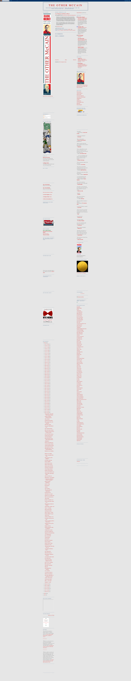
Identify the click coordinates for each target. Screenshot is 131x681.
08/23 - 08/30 (47, 371)
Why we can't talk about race (49, 496)
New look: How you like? (48, 463)
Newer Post (57, 59)
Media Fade (78, 431)
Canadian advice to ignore (48, 529)
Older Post (74, 59)
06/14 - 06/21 (47, 386)
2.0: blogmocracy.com (80, 346)
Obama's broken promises (48, 464)
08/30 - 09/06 (47, 369)
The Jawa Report (79, 391)
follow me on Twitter (51, 615)
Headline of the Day (48, 525)
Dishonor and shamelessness (49, 442)
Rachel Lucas (79, 417)
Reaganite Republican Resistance (81, 328)
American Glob (79, 368)
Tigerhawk (78, 364)
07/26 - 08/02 (47, 377)
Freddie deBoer (79, 235)
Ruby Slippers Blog (80, 332)
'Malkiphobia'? (47, 441)
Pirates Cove (78, 348)
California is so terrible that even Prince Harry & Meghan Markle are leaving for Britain (82, 19)
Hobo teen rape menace (48, 509)
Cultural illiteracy (47, 537)
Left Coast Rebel (80, 35)
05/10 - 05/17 (47, 394)
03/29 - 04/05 (47, 403)
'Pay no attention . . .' (48, 488)
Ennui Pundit (79, 405)
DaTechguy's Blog (80, 26)
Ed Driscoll (79, 136)
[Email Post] (71, 29)
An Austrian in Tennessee (48, 572)
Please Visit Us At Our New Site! (48, 96)
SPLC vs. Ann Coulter (48, 580)
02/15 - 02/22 (47, 412)
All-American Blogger (80, 329)
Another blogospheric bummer (49, 445)
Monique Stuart (79, 354)
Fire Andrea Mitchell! (81, 17)
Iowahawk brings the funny (49, 435)
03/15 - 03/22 (47, 406)
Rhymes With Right (80, 418)
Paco (78, 214)
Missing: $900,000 (47, 461)
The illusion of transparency (49, 467)
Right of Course (79, 375)
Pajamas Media (79, 94)
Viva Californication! (48, 534)
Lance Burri (79, 207)
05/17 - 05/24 (47, 392)
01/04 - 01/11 (47, 591)
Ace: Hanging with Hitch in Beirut (62, 13)
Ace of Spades (60, 30)
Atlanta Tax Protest (79, 412)
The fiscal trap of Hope (48, 579)
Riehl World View (83, 170)
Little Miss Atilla (80, 190)
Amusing (46, 486)
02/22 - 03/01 (47, 411)
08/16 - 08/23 (47, 373)
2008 (45, 593)
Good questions (47, 538)
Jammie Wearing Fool (80, 422)
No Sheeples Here (79, 337)
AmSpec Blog (79, 310)
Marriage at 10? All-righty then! (49, 495)
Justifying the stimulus (48, 510)
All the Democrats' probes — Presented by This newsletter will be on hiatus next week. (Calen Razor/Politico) (82, 65)
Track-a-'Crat (79, 367)
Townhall (78, 99)
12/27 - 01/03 (47, 344)
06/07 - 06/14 (47, 388)
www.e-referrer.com (82, 293)
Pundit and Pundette (80, 333)
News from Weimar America (49, 434)
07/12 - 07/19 (47, 380)
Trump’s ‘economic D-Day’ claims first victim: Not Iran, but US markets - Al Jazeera (82, 60)
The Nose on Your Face (80, 336)
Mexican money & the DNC (49, 466)
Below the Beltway (79, 381)
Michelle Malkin (79, 308)
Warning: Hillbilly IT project (49, 513)
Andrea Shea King (79, 403)
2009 (45, 342)
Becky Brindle (79, 342)
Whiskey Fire (79, 228)
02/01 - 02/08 (47, 585)
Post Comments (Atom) (62, 61)
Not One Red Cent (79, 314)
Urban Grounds (79, 389)
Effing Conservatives (80, 363)
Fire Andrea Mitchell (80, 319)
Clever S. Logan (79, 360)
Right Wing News (79, 313)
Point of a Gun (79, 341)
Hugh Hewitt (78, 440)
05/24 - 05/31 (47, 391)
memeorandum (80, 63)
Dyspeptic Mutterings (80, 160)
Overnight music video (48, 544)
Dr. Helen (78, 421)
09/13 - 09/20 (47, 366)
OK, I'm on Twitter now (48, 475)
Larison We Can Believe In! (49, 531)
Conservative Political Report (81, 97)
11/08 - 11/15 (47, 354)
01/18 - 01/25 (47, 588)
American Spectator (79, 93)
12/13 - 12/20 (47, 347)
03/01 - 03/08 (47, 409)
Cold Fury (78, 335)
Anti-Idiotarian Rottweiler (80, 432)
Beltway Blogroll (79, 104)
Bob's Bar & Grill (79, 429)
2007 (45, 594)
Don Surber (78, 416)
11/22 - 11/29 (47, 351)
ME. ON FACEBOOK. (46, 187)
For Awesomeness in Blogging (81, 272)
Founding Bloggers (79, 413)
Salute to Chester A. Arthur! (49, 512)
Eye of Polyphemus (79, 426)
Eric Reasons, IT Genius (80, 407)
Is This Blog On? (79, 371)
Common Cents (79, 373)
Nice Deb (78, 380)
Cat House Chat (79, 376)
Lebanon (73, 30)
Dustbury (78, 357)
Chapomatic (79, 146)
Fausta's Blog (79, 366)
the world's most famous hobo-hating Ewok (69, 15)
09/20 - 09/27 (47, 365)
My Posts (48, 198)
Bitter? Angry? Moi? (48, 563)
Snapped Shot (85, 174)
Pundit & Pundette (81, 47)
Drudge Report (79, 100)
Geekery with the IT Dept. (49, 543)
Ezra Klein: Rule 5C (48, 492)
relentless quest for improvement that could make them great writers (48, 660)
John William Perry (80, 351)
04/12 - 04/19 (47, 400)
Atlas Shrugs (83, 164)
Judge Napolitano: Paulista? (49, 446)
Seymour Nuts (79, 217)
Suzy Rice (78, 355)
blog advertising (79, 12)
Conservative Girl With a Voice (81, 323)
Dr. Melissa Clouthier (80, 220)
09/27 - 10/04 (47, 363)
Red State (82, 198)
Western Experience (80, 387)
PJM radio (46, 566)
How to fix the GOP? (48, 535)
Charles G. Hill (79, 349)
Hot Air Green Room (80, 317)
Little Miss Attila (59, 26)
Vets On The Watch (79, 404)
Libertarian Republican (80, 396)
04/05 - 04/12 (47, 401)
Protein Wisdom (79, 326)
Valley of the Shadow (46, 234)
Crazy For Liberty (79, 434)
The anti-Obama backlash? (49, 468)
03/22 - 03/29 (47, 404)
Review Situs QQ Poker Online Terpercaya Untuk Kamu (82, 40)
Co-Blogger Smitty (46, 162)
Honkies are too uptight (48, 453)
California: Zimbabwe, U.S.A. (49, 516)
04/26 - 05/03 (47, 397)
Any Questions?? (80, 36)
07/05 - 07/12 (47, 382)
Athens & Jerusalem (80, 395)
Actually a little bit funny (48, 577)
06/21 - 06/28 (47, 385)
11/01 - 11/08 (47, 356)
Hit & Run (78, 427)
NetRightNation (79, 98)
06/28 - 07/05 (47, 383)
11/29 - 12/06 (47, 350)
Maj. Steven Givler (79, 372)
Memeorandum (79, 91)
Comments (46, 117)
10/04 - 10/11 (47, 362)
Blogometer (78, 103)
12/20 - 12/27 (47, 345)
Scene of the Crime (46, 233)
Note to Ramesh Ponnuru (48, 428)
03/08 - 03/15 (47, 407)
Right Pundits (79, 408)
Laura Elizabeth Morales (80, 423)
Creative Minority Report (80, 358)
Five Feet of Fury (79, 315)
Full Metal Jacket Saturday (49, 420)
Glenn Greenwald (80, 239)
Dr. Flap (78, 378)
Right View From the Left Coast (81, 399)
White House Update (48, 424)
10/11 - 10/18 (47, 360)
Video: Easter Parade (81, 47)
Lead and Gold (79, 369)
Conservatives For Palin (80, 331)
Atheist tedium (47, 498)
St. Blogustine (79, 382)
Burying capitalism (47, 541)
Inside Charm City (79, 385)
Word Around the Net (80, 398)
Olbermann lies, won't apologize (49, 477)
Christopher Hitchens (68, 30)
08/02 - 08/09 (47, 376)
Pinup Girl (78, 409)
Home (66, 59)
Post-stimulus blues (48, 558)
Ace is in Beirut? (47, 570)
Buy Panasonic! (47, 485)
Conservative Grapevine (80, 95)
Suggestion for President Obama (49, 532)
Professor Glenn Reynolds (81, 140)
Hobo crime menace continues (49, 430)
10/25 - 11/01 (47, 357)
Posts (45, 115)
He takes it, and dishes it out (49, 499)
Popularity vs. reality (48, 582)
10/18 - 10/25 (47, 359)
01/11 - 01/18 (47, 590)
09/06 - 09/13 (47, 368)
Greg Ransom (79, 225)
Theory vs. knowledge (48, 507)
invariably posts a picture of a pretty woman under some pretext (48, 646)
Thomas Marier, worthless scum (49, 506)
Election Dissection (79, 435)
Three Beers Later (79, 359)
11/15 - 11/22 (47, 353)
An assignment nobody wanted (49, 556)
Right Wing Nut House (80, 436)
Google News (80, 58)
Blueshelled (78, 353)
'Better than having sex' (48, 552)
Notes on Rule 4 (47, 419)
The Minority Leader (80, 414)
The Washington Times (80, 102)
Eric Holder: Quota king (48, 460)
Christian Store (78, 461)
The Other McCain (65, 5)
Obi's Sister (78, 322)
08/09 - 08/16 (47, 374)
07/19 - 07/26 (47, 379)
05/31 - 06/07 (47, 389)
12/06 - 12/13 (47, 348)
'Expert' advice (47, 515)
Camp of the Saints (79, 362)
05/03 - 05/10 (47, 395)
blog (45, 619)
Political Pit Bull (79, 439)
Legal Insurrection (79, 324)
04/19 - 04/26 (47, 398)
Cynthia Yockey (79, 345)
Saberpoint (78, 350)
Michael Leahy (79, 400)
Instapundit (78, 306)
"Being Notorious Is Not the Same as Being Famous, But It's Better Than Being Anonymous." (82, 86)
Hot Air (78, 309)
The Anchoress (79, 384)
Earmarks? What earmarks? (49, 470)
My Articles (48, 192)
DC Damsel (78, 430)
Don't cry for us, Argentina (49, 562)
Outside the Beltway (80, 394)
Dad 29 (78, 390)
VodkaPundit (78, 327)
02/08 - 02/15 (47, 583)
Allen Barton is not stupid (48, 493)
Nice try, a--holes (47, 484)
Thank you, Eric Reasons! (48, 573)
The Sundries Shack (81, 38)
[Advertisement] (67, 677)
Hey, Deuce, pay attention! (49, 540)
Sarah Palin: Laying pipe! (48, 565)
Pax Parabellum (79, 377)
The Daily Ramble (79, 438)
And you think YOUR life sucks (49, 471)
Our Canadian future (48, 551)
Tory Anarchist (79, 425)
